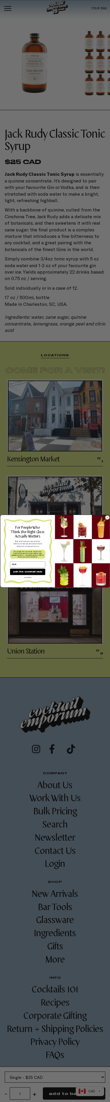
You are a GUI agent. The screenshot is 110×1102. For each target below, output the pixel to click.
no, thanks (27, 577)
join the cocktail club (27, 571)
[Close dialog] (107, 517)
